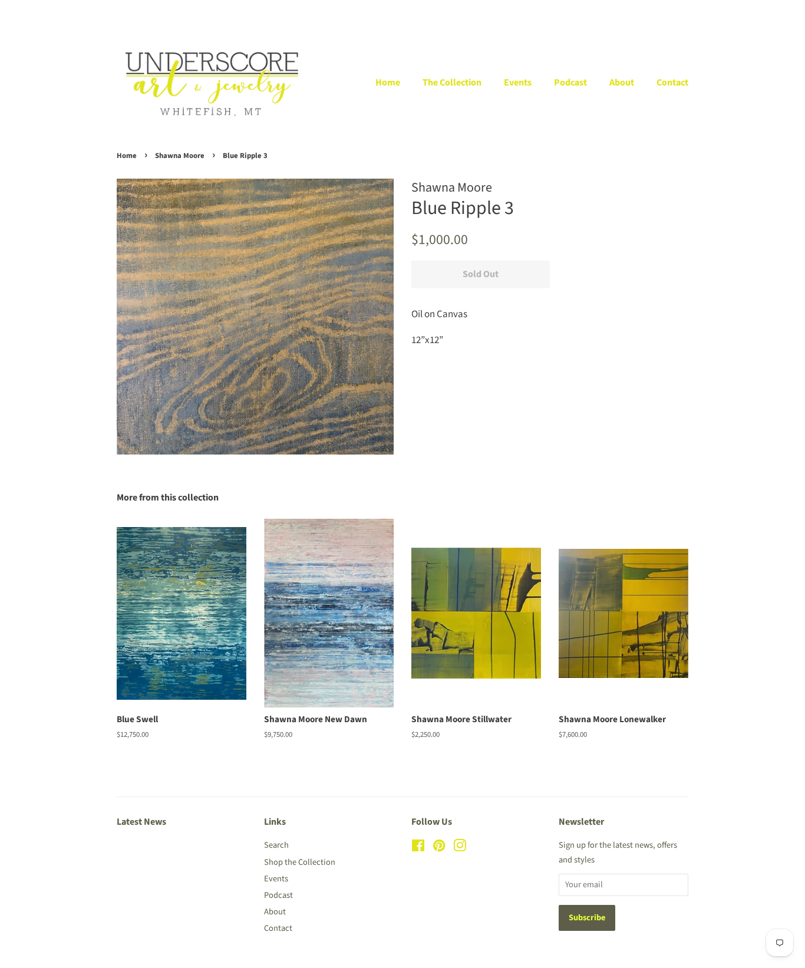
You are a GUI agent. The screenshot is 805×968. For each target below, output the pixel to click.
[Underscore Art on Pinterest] (439, 848)
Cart (680, 12)
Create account (614, 12)
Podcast (570, 82)
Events (518, 82)
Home (387, 82)
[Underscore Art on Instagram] (459, 848)
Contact (672, 82)
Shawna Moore (179, 155)
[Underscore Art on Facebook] (418, 848)
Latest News (141, 821)
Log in (557, 12)
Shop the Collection (299, 862)
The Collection (452, 82)
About (621, 82)
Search (276, 845)
